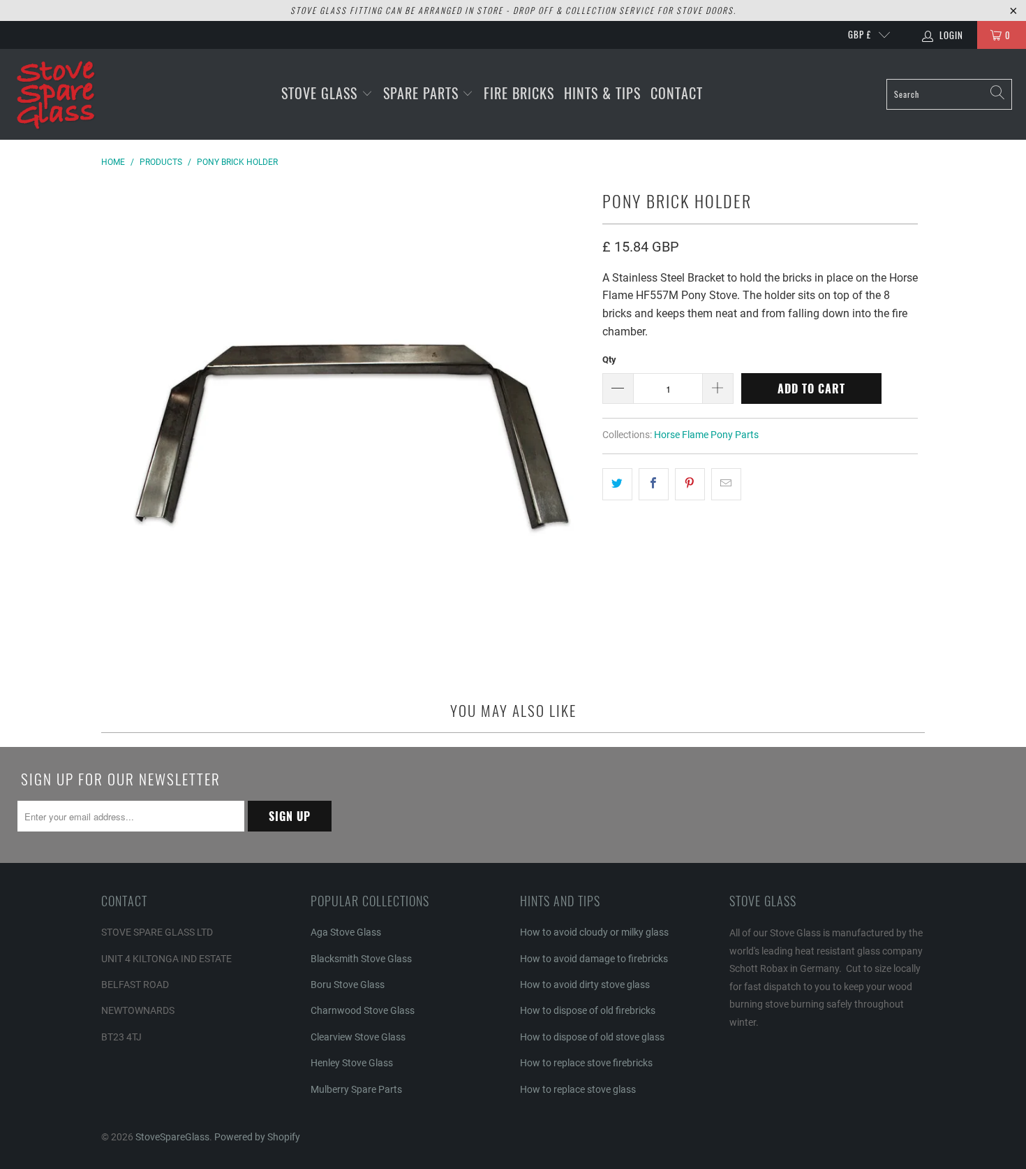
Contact (676, 92)
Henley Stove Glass (352, 1062)
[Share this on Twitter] (617, 484)
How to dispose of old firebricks (587, 1010)
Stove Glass (321, 92)
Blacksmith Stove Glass (361, 958)
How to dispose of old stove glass (592, 1037)
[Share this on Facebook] (654, 484)
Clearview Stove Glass (358, 1037)
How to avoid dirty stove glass (585, 984)
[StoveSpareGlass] (56, 94)
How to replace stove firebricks (586, 1062)
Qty (609, 359)
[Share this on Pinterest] (690, 484)
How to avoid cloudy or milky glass (594, 932)
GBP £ (859, 34)
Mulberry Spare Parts (356, 1089)
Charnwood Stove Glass (363, 1010)
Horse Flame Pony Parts (706, 435)
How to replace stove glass (578, 1089)
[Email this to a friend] (726, 484)
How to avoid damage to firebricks (594, 958)
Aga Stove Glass (346, 932)
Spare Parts (423, 92)
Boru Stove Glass (348, 984)
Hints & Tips (602, 92)
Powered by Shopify (257, 1136)
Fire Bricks (519, 92)
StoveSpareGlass (172, 1136)
